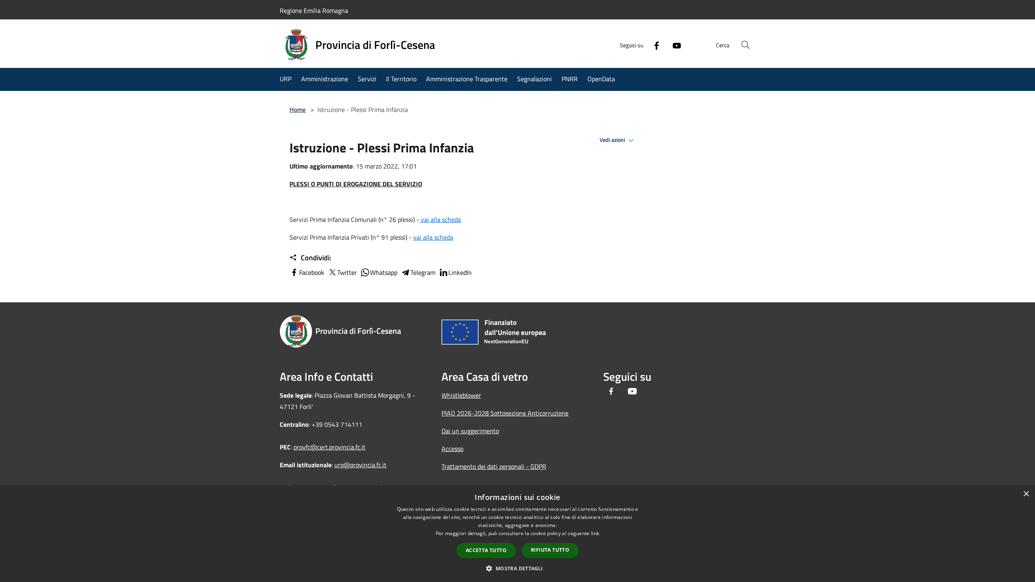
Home (297, 109)
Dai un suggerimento (470, 431)
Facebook (311, 272)
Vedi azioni (613, 139)
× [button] (1026, 494)
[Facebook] (653, 45)
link (595, 533)
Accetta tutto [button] (486, 550)
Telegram (422, 272)
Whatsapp (383, 272)
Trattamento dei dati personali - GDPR (493, 466)
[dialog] (517, 533)
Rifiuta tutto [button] (550, 549)
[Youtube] (673, 45)
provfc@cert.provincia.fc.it (329, 447)
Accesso (452, 448)
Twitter (347, 272)
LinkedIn (460, 272)
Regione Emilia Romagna (314, 10)
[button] (517, 568)
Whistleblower (461, 395)
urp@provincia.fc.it (360, 465)
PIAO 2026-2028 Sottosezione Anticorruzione (504, 413)
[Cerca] (745, 45)
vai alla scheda (440, 219)
